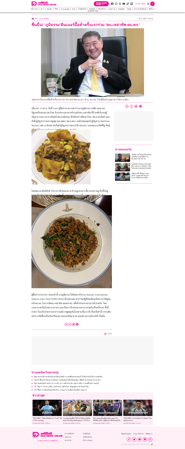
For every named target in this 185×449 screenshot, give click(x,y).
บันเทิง (49, 9)
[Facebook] (69, 324)
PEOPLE (102, 9)
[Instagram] (150, 439)
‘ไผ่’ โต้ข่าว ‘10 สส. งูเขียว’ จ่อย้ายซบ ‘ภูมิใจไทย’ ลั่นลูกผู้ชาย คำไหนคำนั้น (61, 386)
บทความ (112, 9)
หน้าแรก (34, 9)
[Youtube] (139, 439)
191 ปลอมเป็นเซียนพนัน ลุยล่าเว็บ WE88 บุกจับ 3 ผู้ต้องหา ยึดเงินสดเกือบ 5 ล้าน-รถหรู (107, 420)
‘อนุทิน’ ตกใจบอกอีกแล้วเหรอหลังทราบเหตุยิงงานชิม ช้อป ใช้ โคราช (141, 157)
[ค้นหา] (152, 4)
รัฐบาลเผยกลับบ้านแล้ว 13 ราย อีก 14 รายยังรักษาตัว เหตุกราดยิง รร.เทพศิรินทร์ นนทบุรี (66, 383)
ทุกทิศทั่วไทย (93, 11)
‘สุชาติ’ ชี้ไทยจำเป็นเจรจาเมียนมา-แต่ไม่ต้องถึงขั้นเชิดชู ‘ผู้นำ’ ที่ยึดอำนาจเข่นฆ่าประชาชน (67, 380)
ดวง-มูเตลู (65, 9)
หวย (73, 9)
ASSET (92, 9)
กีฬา (56, 9)
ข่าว (42, 9)
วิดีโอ (151, 9)
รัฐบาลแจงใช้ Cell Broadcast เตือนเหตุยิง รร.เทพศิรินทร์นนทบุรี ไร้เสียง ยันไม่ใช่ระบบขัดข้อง (68, 377)
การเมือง (45, 18)
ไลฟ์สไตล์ (82, 9)
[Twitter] (73, 324)
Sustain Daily (124, 9)
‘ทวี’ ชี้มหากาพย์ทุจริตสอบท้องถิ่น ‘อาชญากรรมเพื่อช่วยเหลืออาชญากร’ (60, 390)
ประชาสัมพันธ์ (140, 9)
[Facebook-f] (129, 439)
